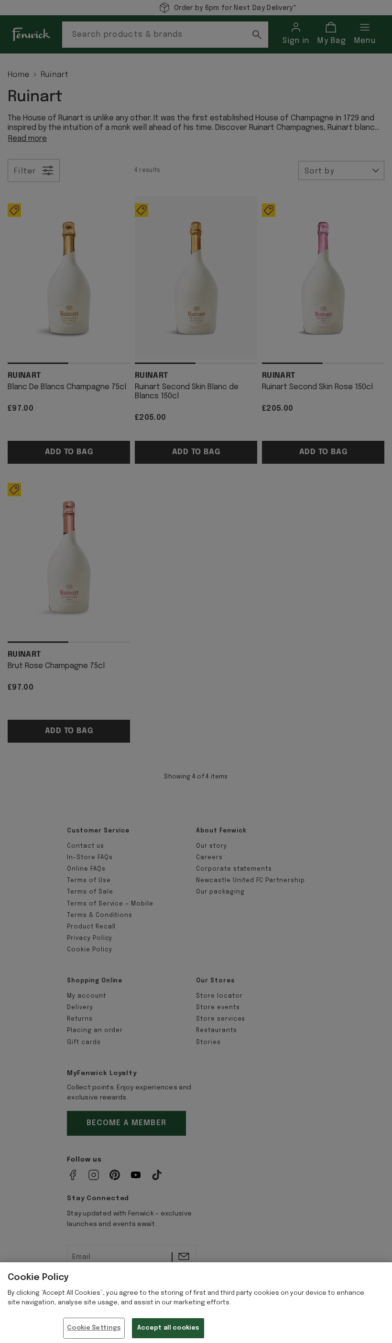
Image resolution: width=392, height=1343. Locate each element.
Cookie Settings (93, 1328)
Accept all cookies (168, 1328)
